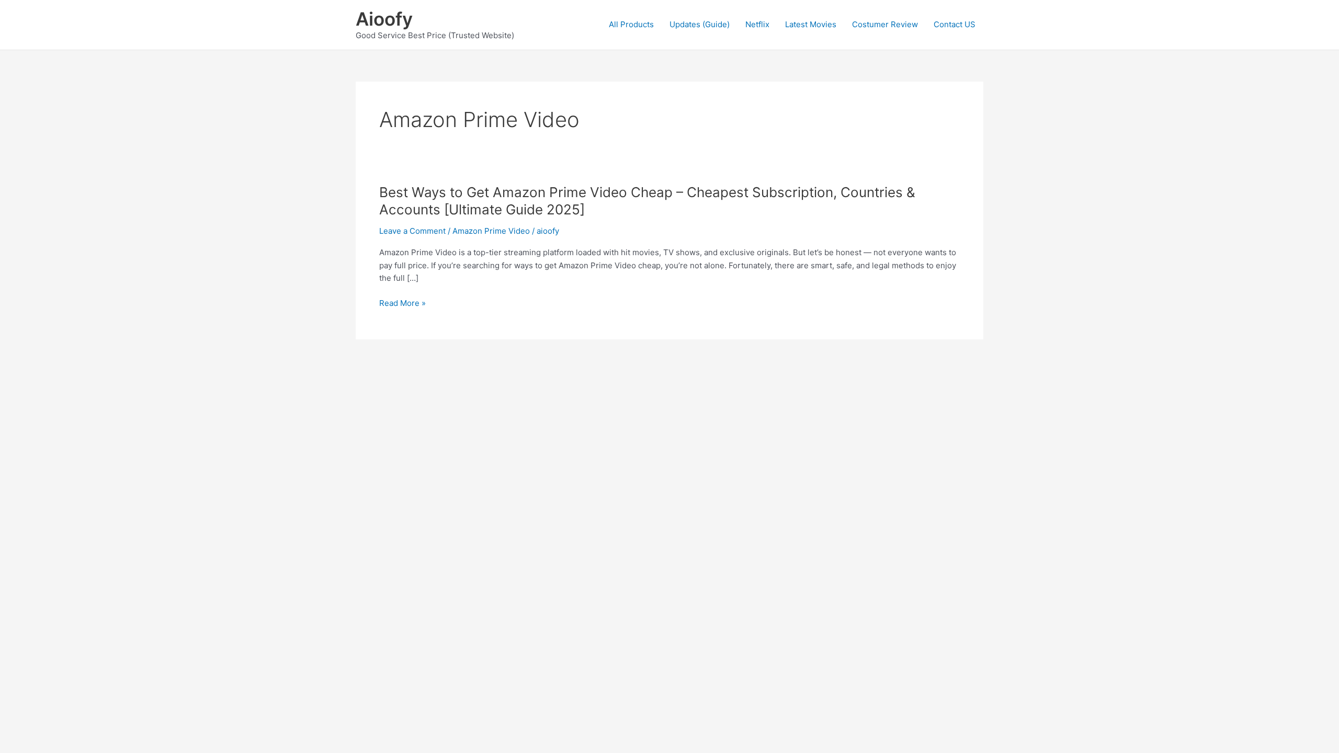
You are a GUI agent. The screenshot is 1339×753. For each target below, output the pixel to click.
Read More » (402, 303)
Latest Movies (810, 24)
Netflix (757, 24)
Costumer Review (885, 24)
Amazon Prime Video (491, 231)
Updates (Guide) (700, 24)
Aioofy (384, 19)
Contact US (954, 24)
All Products (631, 24)
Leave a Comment (412, 231)
